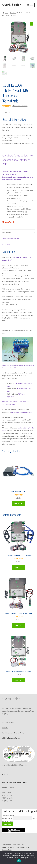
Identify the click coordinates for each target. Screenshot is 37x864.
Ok (19, 861)
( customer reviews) (19, 106)
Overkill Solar (11, 5)
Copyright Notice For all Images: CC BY (15, 847)
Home (6, 13)
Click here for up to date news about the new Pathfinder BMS (18, 160)
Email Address (7, 818)
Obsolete (13, 13)
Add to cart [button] (18, 503)
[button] (31, 24)
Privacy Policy (7, 850)
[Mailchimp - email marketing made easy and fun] (13, 832)
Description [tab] (6, 232)
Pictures (5, 728)
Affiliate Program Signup (11, 738)
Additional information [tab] (10, 239)
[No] (34, 857)
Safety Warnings (8, 722)
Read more (18, 567)
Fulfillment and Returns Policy (13, 733)
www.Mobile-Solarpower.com (21, 412)
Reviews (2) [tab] (6, 245)
